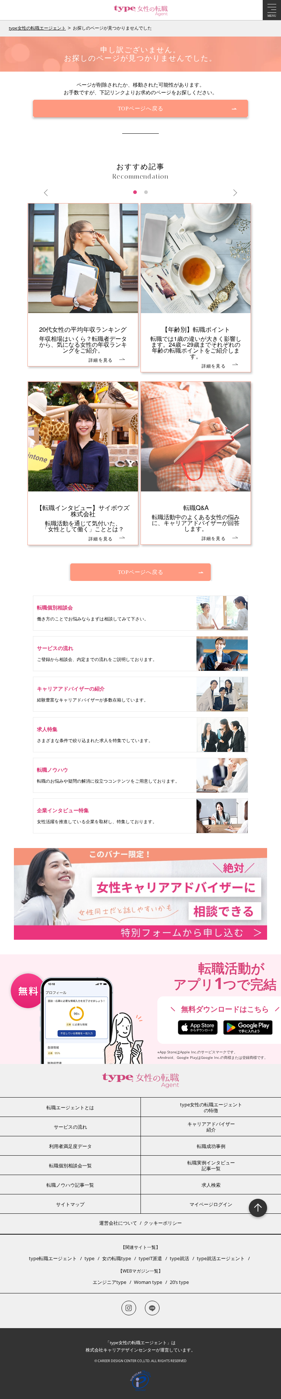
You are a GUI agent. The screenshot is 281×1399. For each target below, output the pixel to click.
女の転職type (116, 1258)
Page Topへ (258, 1208)
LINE (152, 1308)
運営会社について (118, 1223)
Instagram (128, 1308)
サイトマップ (70, 1204)
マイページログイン (211, 1204)
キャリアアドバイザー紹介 (211, 1127)
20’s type (179, 1282)
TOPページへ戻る (141, 108)
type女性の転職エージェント (37, 28)
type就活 (179, 1258)
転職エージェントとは (70, 1107)
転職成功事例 (211, 1146)
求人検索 (211, 1185)
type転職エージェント (53, 1258)
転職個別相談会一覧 (70, 1165)
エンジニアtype (109, 1282)
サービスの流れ (70, 1127)
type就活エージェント (221, 1258)
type (89, 1258)
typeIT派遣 (150, 1258)
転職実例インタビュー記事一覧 (211, 1165)
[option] (140, 378)
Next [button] (233, 192)
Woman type (148, 1282)
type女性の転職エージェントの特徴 (211, 1107)
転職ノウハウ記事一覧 (70, 1185)
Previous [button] (47, 192)
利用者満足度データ (70, 1146)
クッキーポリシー (163, 1223)
